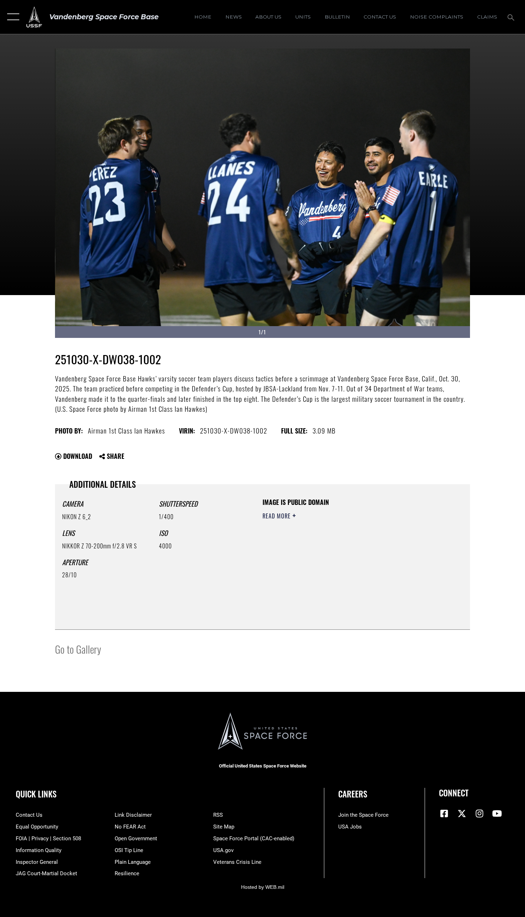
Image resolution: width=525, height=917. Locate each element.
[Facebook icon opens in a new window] (444, 813)
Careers (352, 794)
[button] (11, 17)
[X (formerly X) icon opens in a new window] (461, 813)
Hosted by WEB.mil (262, 887)
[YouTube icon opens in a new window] (497, 813)
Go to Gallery (78, 649)
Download (76, 456)
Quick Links (36, 794)
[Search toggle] (512, 17)
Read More (277, 516)
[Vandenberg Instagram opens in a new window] (479, 813)
